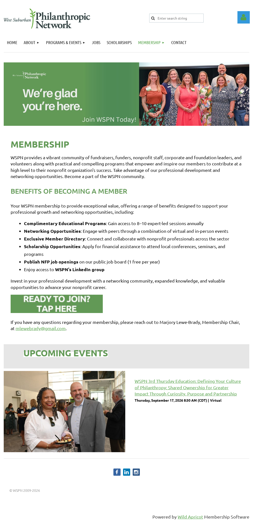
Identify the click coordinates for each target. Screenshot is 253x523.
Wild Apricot (190, 516)
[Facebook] (117, 472)
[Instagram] (136, 472)
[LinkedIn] (126, 472)
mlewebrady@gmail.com (41, 328)
